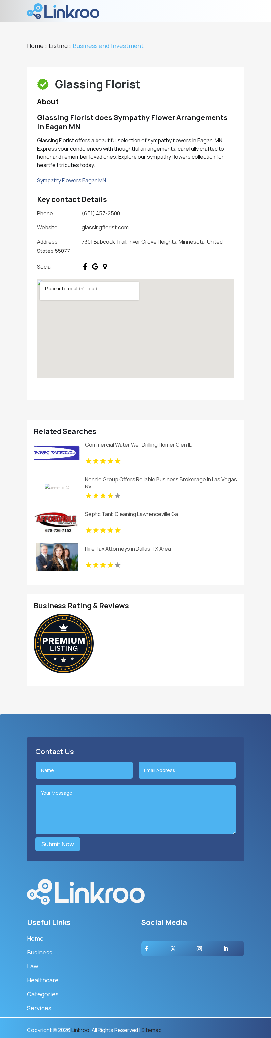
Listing (58, 46)
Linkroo (80, 1030)
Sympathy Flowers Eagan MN (71, 180)
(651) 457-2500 (101, 213)
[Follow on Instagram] (199, 948)
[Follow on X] (173, 948)
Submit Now (57, 844)
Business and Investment (108, 46)
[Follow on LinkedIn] (225, 948)
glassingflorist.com (105, 227)
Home (35, 46)
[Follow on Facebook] (146, 948)
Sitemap (151, 1030)
